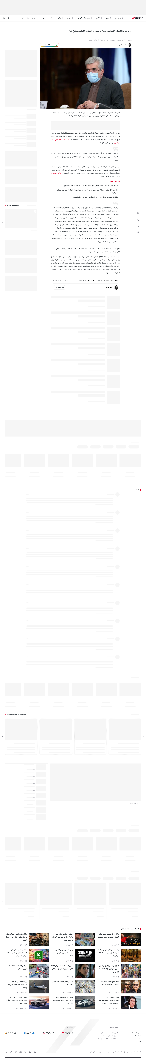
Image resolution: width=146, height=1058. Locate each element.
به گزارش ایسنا (56, 173)
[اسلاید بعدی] (2, 222)
